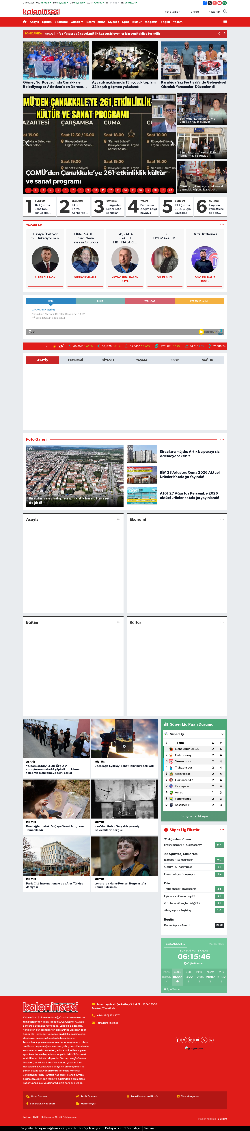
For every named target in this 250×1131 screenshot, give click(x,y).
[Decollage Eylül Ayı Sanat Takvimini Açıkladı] (124, 738)
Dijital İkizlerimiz (205, 234)
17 (148, 190)
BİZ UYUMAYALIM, (165, 236)
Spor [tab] (175, 360)
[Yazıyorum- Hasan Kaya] (125, 259)
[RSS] (211, 1040)
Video (195, 11)
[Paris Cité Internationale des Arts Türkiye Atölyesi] (56, 856)
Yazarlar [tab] (34, 225)
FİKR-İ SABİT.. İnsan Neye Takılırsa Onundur (85, 238)
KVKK (36, 1117)
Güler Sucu (165, 277)
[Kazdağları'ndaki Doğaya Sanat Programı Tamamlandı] (56, 799)
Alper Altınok (45, 277)
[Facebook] (178, 1040)
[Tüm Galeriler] (222, 439)
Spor (125, 21)
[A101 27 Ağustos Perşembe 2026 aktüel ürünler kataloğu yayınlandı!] (142, 495)
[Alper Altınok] (45, 259)
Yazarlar (214, 11)
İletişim (27, 1117)
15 (133, 190)
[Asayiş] (118, 519)
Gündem (77, 21)
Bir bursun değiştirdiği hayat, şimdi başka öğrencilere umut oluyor (148, 209)
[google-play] (194, 1048)
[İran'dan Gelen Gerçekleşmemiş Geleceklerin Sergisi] (124, 799)
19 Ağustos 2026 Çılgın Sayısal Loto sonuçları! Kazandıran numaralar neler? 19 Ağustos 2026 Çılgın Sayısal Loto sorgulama (183, 209)
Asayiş (34, 21)
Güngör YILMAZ (85, 277)
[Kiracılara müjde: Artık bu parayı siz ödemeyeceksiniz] (142, 453)
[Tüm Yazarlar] (222, 225)
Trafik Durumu (89, 1096)
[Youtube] (197, 1040)
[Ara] (225, 12)
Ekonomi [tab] (75, 360)
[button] (219, 33)
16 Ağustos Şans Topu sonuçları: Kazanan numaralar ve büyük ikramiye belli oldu (44, 209)
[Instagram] (191, 1040)
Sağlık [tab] (207, 360)
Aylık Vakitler (173, 989)
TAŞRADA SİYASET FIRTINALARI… (125, 238)
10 (95, 190)
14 (125, 190)
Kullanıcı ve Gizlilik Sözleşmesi (59, 1117)
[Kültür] (222, 622)
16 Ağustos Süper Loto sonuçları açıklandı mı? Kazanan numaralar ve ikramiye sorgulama (114, 209)
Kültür (137, 21)
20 (170, 190)
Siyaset (113, 21)
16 (140, 190)
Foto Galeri (172, 11)
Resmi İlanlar (95, 21)
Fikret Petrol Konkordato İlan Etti (80, 209)
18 (155, 190)
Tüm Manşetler (190, 1096)
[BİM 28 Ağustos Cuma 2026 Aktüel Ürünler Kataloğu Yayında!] (142, 474)
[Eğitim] (118, 622)
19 (163, 190)
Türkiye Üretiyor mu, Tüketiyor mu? (45, 236)
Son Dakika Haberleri (42, 1103)
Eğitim (47, 21)
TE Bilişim (221, 1118)
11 (103, 190)
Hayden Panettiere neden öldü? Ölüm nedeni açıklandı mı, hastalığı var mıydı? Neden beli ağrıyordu (217, 209)
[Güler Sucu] (165, 259)
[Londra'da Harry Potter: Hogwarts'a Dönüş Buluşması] (124, 856)
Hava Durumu (39, 1096)
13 (118, 190)
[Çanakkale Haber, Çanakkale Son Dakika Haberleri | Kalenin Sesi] (41, 12)
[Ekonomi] (222, 519)
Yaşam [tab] (141, 360)
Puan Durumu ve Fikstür (144, 1096)
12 (110, 190)
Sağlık (165, 21)
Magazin (151, 21)
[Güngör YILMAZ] (85, 259)
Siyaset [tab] (108, 360)
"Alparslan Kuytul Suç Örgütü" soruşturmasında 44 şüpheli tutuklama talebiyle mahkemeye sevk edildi (52, 769)
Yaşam (177, 21)
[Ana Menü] (225, 22)
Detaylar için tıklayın (194, 816)
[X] (184, 1040)
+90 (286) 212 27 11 (108, 1015)
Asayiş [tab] (42, 360)
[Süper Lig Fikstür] (222, 830)
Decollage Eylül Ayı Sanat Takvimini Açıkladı (124, 766)
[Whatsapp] (204, 1040)
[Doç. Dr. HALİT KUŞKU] (205, 259)
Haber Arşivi (88, 1103)
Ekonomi (61, 21)
